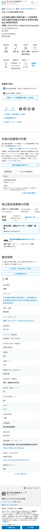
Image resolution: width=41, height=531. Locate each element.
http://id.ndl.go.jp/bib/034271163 (16, 460)
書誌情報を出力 (11, 118)
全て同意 (31, 527)
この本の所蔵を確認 (28, 193)
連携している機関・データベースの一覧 (23, 149)
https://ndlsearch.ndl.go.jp (13, 448)
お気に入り (6, 110)
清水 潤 (6, 329)
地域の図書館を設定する (20, 165)
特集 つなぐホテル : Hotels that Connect (18, 320)
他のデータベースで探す (14, 122)
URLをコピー (13, 110)
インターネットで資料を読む (11, 502)
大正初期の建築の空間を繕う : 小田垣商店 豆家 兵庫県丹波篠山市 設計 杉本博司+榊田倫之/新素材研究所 (20, 300)
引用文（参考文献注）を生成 (15, 114)
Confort (9, 9)
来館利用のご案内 (30, 218)
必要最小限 (11, 527)
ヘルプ (8, 161)
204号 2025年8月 (26, 9)
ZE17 (5, 409)
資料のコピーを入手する (10, 505)
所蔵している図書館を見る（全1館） (20, 97)
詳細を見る (34, 64)
